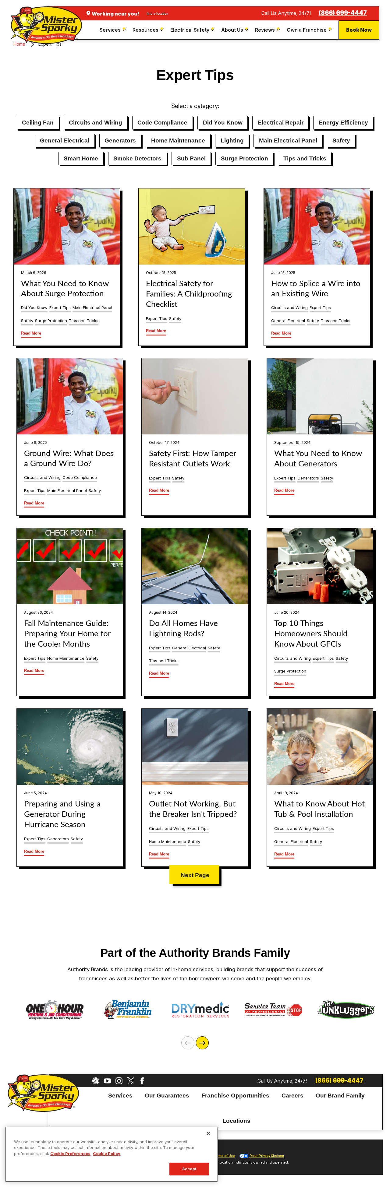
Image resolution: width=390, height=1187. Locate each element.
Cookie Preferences (70, 1153)
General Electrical (64, 140)
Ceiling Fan (38, 122)
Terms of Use (224, 1156)
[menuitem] (113, 30)
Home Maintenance (178, 140)
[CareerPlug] (95, 1080)
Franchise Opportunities (235, 1095)
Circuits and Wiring (95, 122)
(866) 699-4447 (343, 12)
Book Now (359, 30)
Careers (292, 1095)
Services (120, 1095)
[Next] (202, 1042)
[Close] (208, 1133)
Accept (189, 1168)
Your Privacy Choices (266, 1156)
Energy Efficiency (343, 122)
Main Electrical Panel (288, 140)
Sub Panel (191, 158)
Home (19, 44)
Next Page (195, 875)
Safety (341, 140)
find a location (157, 13)
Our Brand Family (340, 1095)
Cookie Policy (106, 1153)
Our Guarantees (167, 1095)
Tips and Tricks (304, 158)
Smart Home (81, 158)
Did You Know (223, 122)
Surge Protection (244, 158)
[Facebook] (142, 1080)
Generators (120, 140)
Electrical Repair (280, 122)
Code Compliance (162, 122)
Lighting (232, 140)
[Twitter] (130, 1080)
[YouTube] (107, 1080)
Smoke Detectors (137, 158)
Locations (236, 1121)
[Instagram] (118, 1080)
